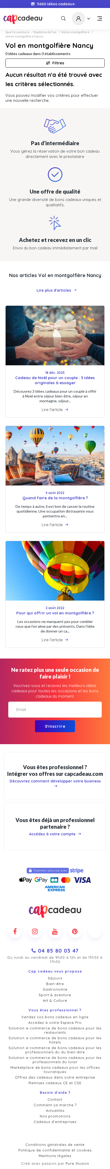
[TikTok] (95, 931)
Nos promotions (55, 1116)
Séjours (55, 978)
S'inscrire (55, 726)
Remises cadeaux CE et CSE (55, 1083)
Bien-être (55, 984)
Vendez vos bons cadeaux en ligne (55, 1017)
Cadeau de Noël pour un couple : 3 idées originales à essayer (55, 380)
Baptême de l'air (45, 32)
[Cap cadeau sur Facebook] (15, 931)
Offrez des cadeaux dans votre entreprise (55, 1077)
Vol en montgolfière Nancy (24, 36)
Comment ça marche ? (55, 1105)
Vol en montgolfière (75, 32)
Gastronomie (55, 989)
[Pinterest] (75, 931)
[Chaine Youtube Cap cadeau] (55, 931)
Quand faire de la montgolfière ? (55, 497)
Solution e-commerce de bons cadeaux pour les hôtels (55, 1040)
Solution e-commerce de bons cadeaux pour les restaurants (55, 1030)
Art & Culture (55, 1000)
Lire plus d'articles (54, 290)
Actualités (55, 1110)
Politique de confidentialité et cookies (55, 1150)
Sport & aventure (17, 32)
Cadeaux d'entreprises (55, 1122)
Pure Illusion (77, 1163)
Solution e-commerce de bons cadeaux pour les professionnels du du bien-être (55, 1050)
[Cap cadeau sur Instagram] (35, 931)
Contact (55, 1099)
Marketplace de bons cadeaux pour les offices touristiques (55, 1069)
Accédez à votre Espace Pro (55, 1022)
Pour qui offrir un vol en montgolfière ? (55, 612)
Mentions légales (55, 1156)
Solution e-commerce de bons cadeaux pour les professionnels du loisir (55, 1059)
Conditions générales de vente (55, 1144)
